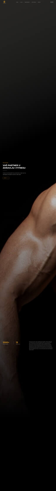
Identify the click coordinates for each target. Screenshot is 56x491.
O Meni (17, 2)
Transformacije (27, 2)
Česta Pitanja (34, 2)
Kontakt (39, 2)
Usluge (21, 2)
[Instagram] (51, 2)
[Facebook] (52, 2)
